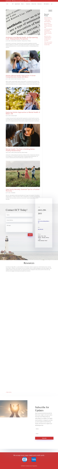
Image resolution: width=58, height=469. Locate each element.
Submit (30, 234)
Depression (19, 152)
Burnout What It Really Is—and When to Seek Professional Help (19, 345)
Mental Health (14, 40)
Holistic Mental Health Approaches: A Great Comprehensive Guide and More (20, 76)
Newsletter (19, 40)
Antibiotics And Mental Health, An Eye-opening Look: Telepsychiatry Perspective (22, 38)
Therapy (29, 40)
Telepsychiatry (24, 40)
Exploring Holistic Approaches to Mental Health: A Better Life (23, 113)
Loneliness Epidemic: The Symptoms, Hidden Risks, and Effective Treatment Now (48, 32)
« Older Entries (8, 392)
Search (50, 10)
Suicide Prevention (28, 385)
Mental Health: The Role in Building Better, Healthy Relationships (20, 150)
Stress (20, 346)
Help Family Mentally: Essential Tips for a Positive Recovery (22, 190)
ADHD (12, 152)
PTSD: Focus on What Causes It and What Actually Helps (48, 43)
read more (9, 309)
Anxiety (15, 152)
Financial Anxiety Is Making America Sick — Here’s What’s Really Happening (22, 305)
